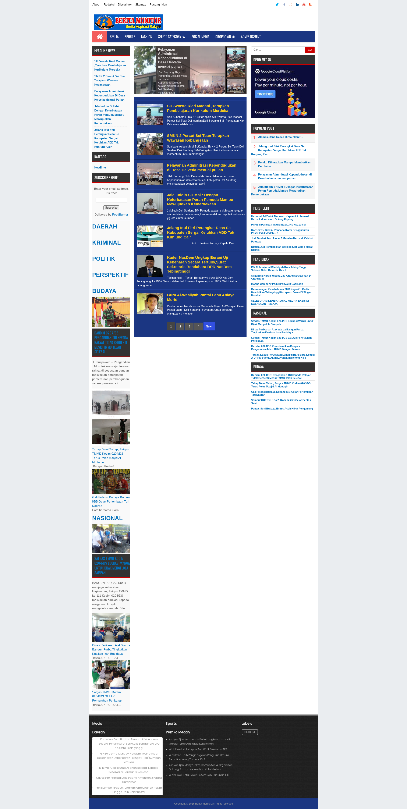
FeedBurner (120, 214)
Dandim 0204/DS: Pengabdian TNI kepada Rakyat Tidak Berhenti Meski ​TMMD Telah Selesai (111, 342)
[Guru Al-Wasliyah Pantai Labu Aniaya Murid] (149, 314)
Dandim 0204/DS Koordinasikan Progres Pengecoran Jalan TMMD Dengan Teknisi (275, 348)
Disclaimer (125, 4)
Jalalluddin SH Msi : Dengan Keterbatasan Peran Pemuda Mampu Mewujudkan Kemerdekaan (109, 115)
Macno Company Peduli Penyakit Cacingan (277, 284)
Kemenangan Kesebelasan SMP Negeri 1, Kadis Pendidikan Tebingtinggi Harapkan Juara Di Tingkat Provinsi (281, 292)
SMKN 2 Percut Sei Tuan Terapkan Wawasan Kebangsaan (110, 80)
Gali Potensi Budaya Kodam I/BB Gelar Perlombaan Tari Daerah (111, 501)
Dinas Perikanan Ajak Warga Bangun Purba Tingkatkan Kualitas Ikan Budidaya (111, 649)
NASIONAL (107, 518)
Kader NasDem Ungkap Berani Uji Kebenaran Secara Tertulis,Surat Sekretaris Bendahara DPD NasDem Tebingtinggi (199, 264)
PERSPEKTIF (110, 275)
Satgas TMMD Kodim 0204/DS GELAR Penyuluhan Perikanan (107, 696)
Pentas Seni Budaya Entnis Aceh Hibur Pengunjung (282, 408)
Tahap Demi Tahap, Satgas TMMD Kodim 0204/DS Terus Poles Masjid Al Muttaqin (281, 385)
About (96, 4)
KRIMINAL (106, 242)
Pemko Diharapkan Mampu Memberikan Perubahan (284, 164)
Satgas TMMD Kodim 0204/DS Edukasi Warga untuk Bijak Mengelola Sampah (112, 565)
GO (310, 49)
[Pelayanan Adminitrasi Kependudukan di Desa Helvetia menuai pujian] (149, 184)
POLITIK (103, 259)
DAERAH (104, 226)
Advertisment (251, 36)
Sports (130, 36)
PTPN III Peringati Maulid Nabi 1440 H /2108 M (278, 224)
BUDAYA (104, 291)
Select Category (170, 36)
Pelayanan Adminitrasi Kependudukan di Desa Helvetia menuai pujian (109, 95)
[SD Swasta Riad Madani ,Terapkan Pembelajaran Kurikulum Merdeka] (149, 125)
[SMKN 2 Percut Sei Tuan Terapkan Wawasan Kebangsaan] (149, 155)
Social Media (200, 36)
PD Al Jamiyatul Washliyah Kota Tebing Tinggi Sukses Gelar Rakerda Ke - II (278, 269)
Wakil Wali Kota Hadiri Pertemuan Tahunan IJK (199, 775)
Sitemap (140, 4)
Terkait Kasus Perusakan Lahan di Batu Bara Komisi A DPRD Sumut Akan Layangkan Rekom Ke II (283, 356)
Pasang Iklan (158, 4)
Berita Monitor (203, 803)
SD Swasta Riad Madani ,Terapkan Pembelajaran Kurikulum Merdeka (110, 65)
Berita (114, 36)
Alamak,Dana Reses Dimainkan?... (280, 137)
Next (209, 326)
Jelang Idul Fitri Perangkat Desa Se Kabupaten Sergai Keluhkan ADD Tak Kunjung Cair (106, 138)
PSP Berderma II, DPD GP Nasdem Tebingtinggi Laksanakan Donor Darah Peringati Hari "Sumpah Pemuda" (129, 758)
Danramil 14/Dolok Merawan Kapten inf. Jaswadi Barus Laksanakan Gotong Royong (280, 218)
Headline (100, 167)
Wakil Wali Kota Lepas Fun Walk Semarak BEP (198, 749)
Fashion (146, 36)
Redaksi (109, 4)
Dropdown (223, 36)
